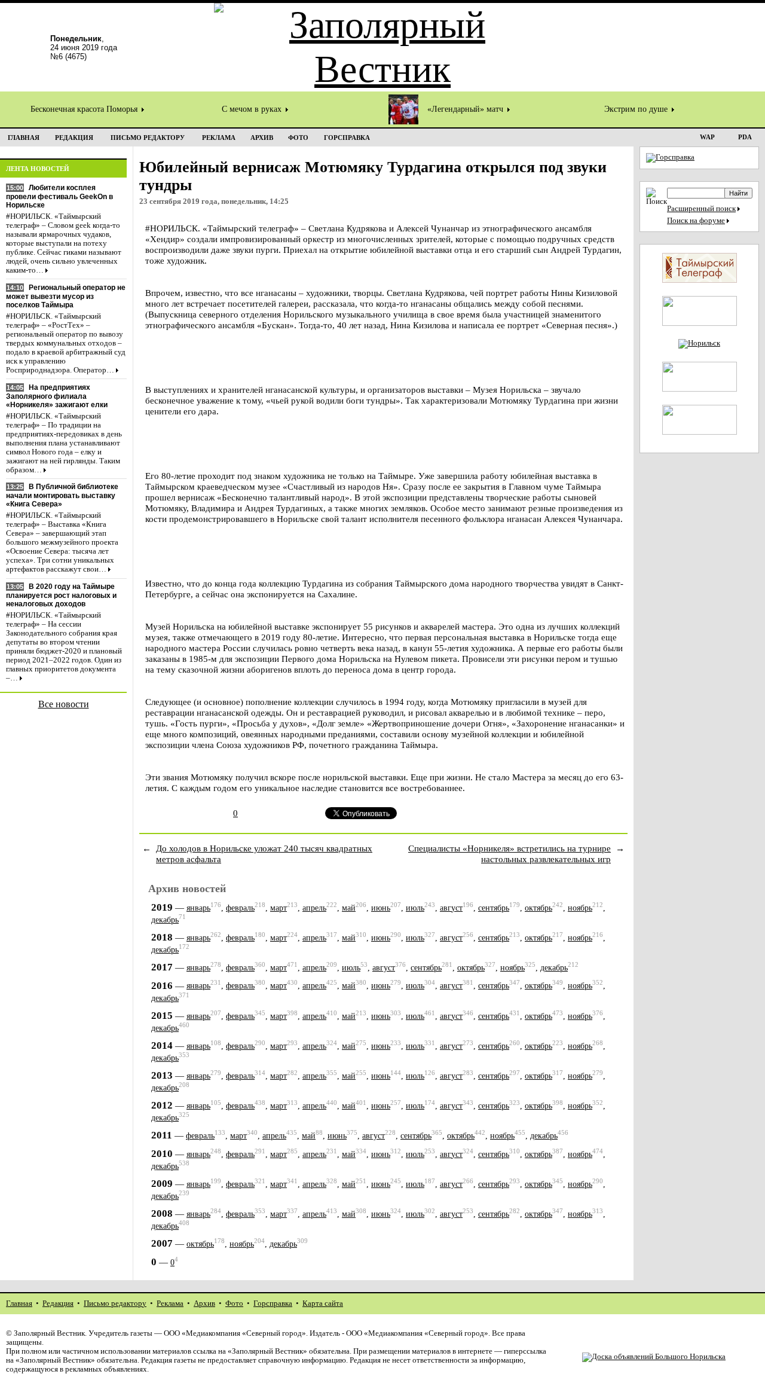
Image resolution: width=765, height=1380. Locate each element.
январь (198, 907)
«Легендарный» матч (466, 109)
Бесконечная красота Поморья (85, 109)
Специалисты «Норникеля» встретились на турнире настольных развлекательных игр (509, 853)
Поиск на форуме (696, 220)
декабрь (165, 919)
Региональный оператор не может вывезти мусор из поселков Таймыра (66, 296)
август (451, 907)
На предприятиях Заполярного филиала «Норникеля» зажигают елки (57, 396)
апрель (314, 907)
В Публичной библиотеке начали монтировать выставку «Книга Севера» (62, 495)
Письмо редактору (115, 1303)
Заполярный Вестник (49, 1333)
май (349, 907)
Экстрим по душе (637, 109)
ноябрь (580, 907)
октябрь (538, 907)
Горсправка (272, 1303)
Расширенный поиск (701, 208)
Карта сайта (322, 1303)
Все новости (63, 704)
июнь (380, 907)
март (278, 907)
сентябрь (493, 907)
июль (415, 907)
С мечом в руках (253, 109)
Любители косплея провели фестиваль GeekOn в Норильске (59, 196)
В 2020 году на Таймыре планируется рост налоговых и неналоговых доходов (61, 595)
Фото (234, 1303)
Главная (19, 1303)
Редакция (58, 1303)
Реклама (170, 1303)
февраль (240, 907)
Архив (204, 1303)
